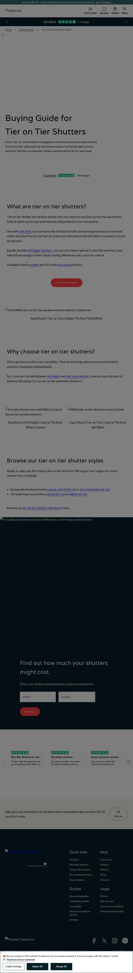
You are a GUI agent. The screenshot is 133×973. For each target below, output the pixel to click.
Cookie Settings (14, 966)
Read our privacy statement (21, 959)
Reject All (37, 966)
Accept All (61, 966)
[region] (66, 962)
